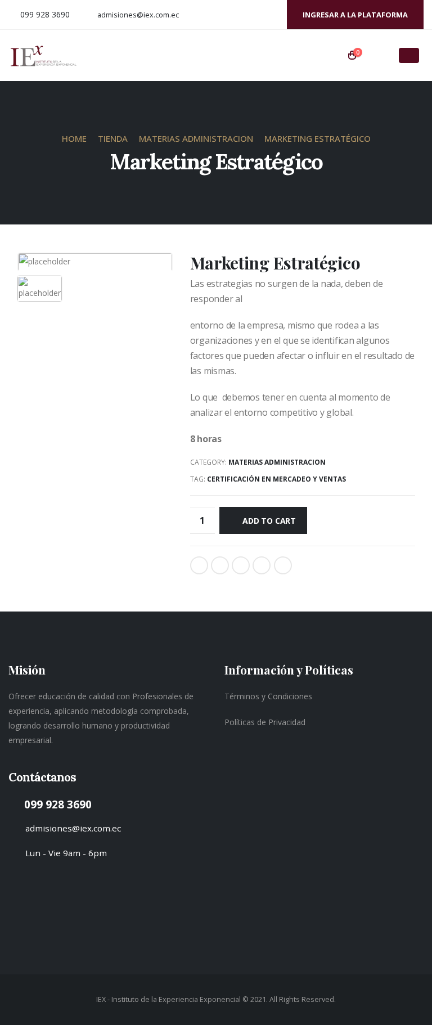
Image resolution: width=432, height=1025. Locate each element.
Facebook (199, 565)
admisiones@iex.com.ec (138, 15)
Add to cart (269, 520)
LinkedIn (241, 565)
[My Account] (376, 56)
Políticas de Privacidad (264, 722)
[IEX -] (43, 55)
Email (283, 565)
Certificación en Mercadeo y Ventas (276, 479)
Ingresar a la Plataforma (355, 15)
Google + (262, 565)
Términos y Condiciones (268, 696)
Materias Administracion (277, 462)
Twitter (220, 565)
